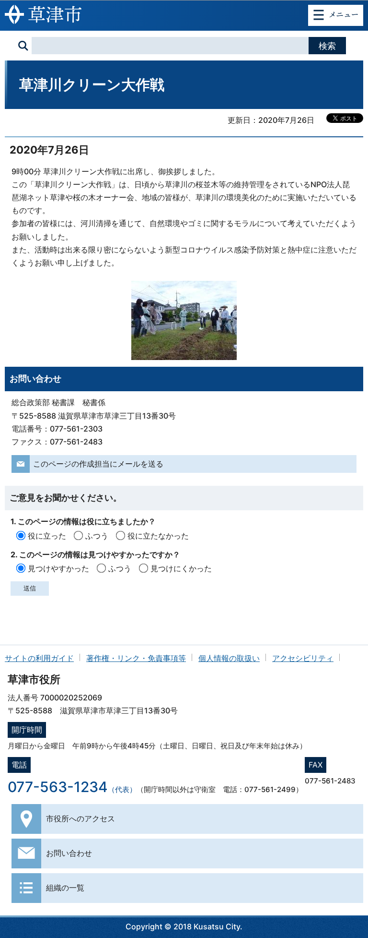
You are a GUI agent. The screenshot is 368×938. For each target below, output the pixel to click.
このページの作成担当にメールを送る (98, 464)
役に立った (47, 536)
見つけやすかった (58, 568)
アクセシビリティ (303, 658)
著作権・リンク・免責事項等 (136, 658)
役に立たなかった (158, 536)
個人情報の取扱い (229, 658)
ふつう (96, 536)
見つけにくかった (181, 568)
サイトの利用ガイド (39, 658)
